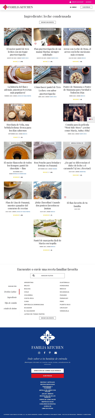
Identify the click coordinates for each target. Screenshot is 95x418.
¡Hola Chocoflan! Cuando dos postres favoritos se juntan (47, 205)
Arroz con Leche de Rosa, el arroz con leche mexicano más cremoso (77, 51)
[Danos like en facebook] (44, 353)
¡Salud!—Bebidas (47, 394)
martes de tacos (47, 402)
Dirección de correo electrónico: (47, 371)
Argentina (83, 171)
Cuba (26, 301)
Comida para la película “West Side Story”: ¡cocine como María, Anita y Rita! (77, 127)
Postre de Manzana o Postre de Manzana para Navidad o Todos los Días (77, 89)
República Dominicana (19, 173)
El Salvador (29, 311)
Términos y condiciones (84, 414)
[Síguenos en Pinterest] (50, 353)
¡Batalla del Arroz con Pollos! (47, 391)
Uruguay (64, 308)
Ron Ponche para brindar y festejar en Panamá (47, 164)
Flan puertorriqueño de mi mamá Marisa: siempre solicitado (47, 51)
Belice (27, 286)
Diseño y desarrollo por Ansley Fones (50, 414)
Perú (62, 301)
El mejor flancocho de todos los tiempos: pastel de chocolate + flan (18, 165)
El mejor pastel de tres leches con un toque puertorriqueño (18, 51)
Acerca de (47, 406)
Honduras (64, 286)
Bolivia (27, 289)
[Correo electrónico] (55, 353)
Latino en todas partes (24, 96)
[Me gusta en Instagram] (39, 353)
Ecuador (28, 308)
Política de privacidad (69, 414)
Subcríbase (86, 7)
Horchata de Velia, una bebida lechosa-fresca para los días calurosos (17, 127)
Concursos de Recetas (48, 404)
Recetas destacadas (47, 384)
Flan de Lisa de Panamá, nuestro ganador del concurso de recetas (18, 205)
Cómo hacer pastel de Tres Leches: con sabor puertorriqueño (47, 90)
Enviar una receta (47, 22)
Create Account (78, 2)
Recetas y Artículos (47, 382)
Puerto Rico (24, 58)
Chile (26, 292)
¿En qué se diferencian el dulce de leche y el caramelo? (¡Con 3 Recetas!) (77, 165)
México (83, 58)
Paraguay (64, 298)
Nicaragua (64, 292)
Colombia (28, 295)
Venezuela (64, 311)
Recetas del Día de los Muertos (47, 396)
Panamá (55, 169)
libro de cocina (47, 408)
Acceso (88, 2)
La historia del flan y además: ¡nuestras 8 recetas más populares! (17, 89)
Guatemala (64, 282)
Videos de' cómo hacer (47, 400)
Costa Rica (29, 298)
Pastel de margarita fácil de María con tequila (47, 242)
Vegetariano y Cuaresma (47, 387)
